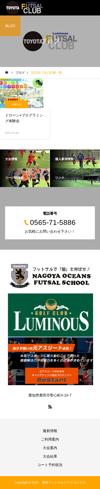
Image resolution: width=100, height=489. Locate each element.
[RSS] (50, 406)
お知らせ (16, 104)
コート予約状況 (50, 465)
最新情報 (50, 431)
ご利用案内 (50, 439)
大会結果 (50, 456)
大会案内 (50, 448)
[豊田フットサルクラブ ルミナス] (24, 7)
